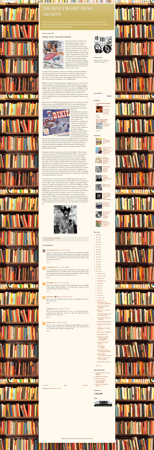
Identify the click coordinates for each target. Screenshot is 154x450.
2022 (97, 245)
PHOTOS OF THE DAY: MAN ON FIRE (103, 358)
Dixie (48, 240)
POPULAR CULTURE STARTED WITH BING (104, 350)
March (99, 295)
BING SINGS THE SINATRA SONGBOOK (104, 303)
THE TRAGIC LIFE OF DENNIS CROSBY (106, 169)
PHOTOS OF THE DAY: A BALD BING (106, 204)
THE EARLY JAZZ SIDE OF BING (103, 318)
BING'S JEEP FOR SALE (104, 362)
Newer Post (45, 385)
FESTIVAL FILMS (101, 378)
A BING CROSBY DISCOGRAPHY (100, 381)
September (100, 280)
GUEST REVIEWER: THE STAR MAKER (106, 223)
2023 (97, 242)
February (99, 298)
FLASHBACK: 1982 (102, 334)
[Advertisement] (65, 371)
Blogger (91, 438)
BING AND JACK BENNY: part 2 (104, 325)
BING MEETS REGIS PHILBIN (103, 306)
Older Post (85, 385)
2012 (97, 269)
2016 (97, 259)
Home (65, 385)
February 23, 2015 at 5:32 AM (61, 309)
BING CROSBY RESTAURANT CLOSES (104, 354)
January (99, 300)
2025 (97, 237)
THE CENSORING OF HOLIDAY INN (106, 141)
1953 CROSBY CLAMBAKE (101, 347)
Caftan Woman (51, 250)
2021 (97, 247)
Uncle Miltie (50, 267)
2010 (97, 365)
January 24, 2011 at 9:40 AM (62, 250)
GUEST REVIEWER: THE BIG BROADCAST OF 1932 (106, 160)
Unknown (49, 322)
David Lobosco (50, 297)
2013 (97, 266)
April (98, 293)
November (100, 276)
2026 (97, 235)
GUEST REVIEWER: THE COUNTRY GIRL (104, 314)
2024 (97, 240)
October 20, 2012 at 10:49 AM (61, 283)
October (99, 278)
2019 (97, 252)
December (100, 273)
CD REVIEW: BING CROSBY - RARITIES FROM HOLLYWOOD (107, 196)
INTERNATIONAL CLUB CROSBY (102, 373)
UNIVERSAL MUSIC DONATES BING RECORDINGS (102, 338)
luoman (80, 438)
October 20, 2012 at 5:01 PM (64, 296)
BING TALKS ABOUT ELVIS (103, 343)
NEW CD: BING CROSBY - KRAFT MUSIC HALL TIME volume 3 (107, 151)
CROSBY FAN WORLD (102, 376)
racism (51, 240)
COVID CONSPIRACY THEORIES (107, 124)
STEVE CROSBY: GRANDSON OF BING (107, 178)
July (98, 285)
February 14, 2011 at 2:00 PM (61, 267)
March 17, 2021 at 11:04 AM (59, 322)
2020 (97, 249)
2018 (97, 254)
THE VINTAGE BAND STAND (102, 385)
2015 (97, 261)
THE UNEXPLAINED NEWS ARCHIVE (102, 120)
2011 (97, 271)
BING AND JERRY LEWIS (107, 185)
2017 (97, 257)
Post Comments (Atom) (55, 388)
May (98, 290)
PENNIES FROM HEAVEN (104, 322)
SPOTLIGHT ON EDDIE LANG (103, 329)
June (98, 288)
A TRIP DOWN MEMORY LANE (103, 104)
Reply (48, 262)
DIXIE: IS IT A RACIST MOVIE (103, 310)
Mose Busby (50, 283)
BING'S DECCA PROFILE (104, 332)
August (99, 283)
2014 (97, 264)
